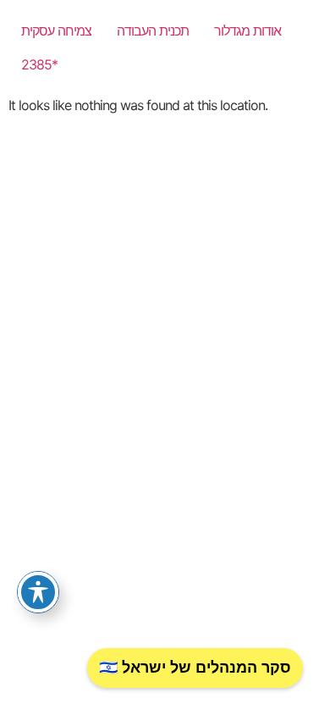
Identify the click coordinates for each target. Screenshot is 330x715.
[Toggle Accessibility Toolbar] (38, 592)
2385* (39, 64)
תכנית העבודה (153, 30)
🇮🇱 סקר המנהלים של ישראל (195, 667)
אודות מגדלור (247, 30)
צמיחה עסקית (56, 30)
